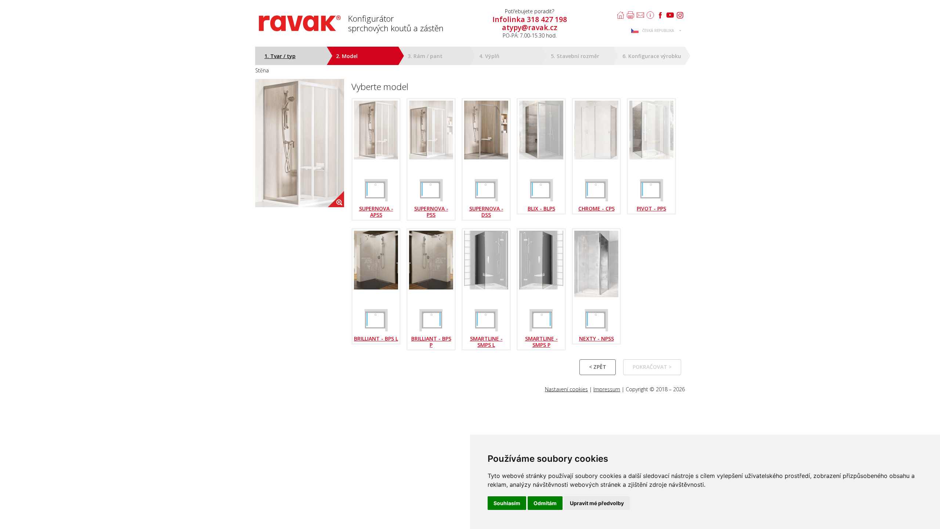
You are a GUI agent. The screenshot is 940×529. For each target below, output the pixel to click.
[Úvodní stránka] (620, 15)
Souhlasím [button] (507, 503)
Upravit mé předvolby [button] (597, 503)
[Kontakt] (640, 15)
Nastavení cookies (566, 389)
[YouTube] (670, 15)
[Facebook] (660, 15)
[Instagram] (680, 15)
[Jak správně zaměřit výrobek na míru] (650, 15)
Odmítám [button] (545, 503)
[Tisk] (630, 15)
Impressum (606, 389)
